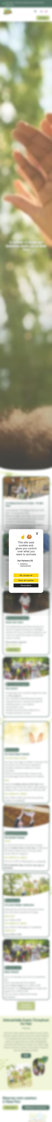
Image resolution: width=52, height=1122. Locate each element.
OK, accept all (26, 575)
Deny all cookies (25, 580)
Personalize (26, 585)
